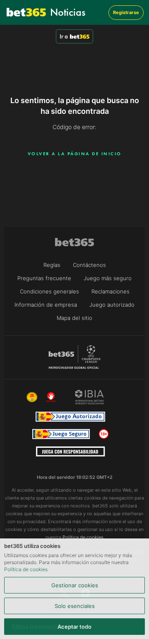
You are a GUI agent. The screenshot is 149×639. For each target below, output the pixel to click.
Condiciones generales (49, 291)
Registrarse (126, 12)
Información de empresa (45, 304)
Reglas (51, 265)
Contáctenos (89, 265)
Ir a (64, 36)
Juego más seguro (108, 278)
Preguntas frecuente (44, 278)
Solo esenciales (75, 606)
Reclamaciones (110, 291)
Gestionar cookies (74, 585)
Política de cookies (26, 569)
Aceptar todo (74, 626)
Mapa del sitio (74, 318)
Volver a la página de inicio (75, 153)
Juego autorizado (112, 304)
